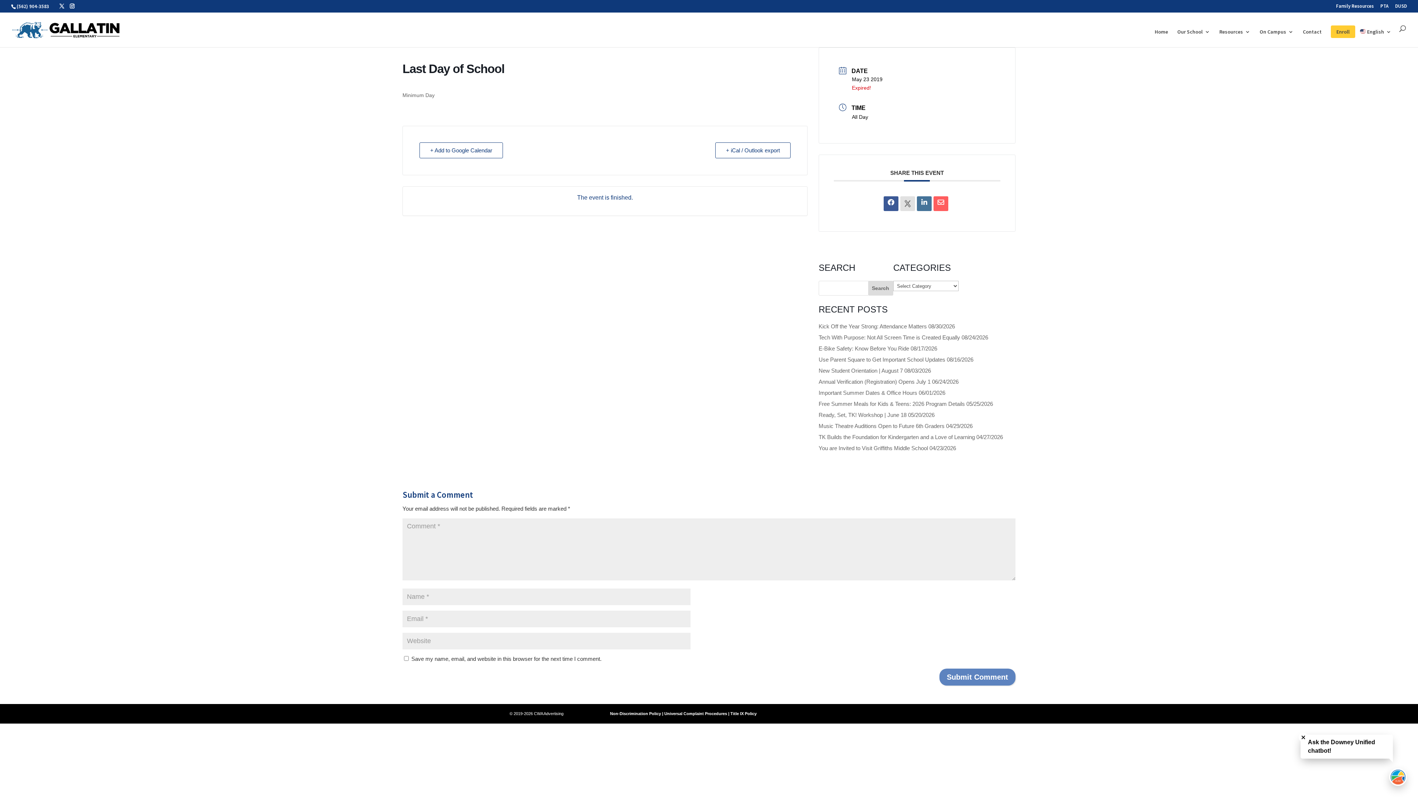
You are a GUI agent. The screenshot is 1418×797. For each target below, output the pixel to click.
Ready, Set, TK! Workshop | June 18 (863, 415)
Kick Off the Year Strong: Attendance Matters (873, 326)
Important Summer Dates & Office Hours (868, 393)
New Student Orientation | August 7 (861, 371)
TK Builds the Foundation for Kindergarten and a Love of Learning (897, 437)
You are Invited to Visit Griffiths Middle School (873, 448)
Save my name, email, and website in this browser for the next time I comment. (506, 659)
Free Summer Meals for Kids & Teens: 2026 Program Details (892, 404)
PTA (1384, 6)
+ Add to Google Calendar (461, 150)
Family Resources (1355, 6)
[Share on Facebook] (891, 203)
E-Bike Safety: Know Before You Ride (864, 348)
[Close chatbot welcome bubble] (1303, 737)
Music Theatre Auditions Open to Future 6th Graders (882, 426)
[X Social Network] (907, 203)
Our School (1190, 32)
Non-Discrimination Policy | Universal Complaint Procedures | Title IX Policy (683, 713)
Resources (1231, 32)
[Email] (941, 203)
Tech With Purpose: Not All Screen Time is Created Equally (889, 337)
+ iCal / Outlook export (753, 150)
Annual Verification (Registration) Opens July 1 (875, 382)
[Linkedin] (924, 203)
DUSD (1401, 6)
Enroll (1343, 31)
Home (1161, 32)
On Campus (1273, 32)
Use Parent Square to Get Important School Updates (882, 359)
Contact (1312, 32)
